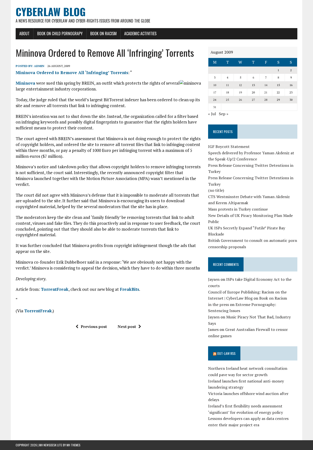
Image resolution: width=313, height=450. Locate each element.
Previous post (94, 326)
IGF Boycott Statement (229, 146)
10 (214, 85)
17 (214, 92)
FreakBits (129, 289)
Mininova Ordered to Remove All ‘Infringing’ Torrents (72, 72)
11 (227, 85)
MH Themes (73, 445)
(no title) (216, 190)
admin (39, 66)
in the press (218, 304)
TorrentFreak (54, 289)
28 (265, 99)
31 (214, 107)
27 (253, 99)
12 (240, 85)
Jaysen (214, 279)
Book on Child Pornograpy (60, 33)
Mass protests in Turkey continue (238, 209)
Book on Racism (103, 33)
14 (265, 85)
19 (240, 92)
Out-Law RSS (226, 353)
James (213, 329)
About (24, 33)
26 (240, 99)
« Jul (212, 113)
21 (265, 92)
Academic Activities (140, 33)
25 (227, 99)
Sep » (223, 113)
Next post (127, 326)
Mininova (25, 83)
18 (227, 92)
